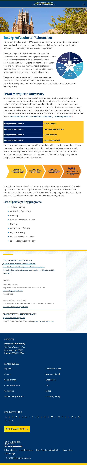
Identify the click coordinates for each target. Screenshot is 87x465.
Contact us (9, 391)
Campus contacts (12, 385)
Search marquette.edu (14, 396)
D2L (47, 385)
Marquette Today (53, 368)
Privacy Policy (10, 450)
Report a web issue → (17, 429)
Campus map (10, 379)
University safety (53, 396)
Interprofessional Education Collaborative (17, 260)
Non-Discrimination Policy (48, 450)
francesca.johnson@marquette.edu (15, 307)
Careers (7, 374)
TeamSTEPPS (7, 273)
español (7, 368)
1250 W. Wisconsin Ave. (14, 347)
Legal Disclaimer (26, 450)
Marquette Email (53, 374)
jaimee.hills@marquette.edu (13, 291)
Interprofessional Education (43, 5)
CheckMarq (50, 379)
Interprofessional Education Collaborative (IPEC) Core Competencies (40, 116)
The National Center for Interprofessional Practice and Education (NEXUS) (29, 270)
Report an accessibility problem (14, 318)
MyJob (48, 391)
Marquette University (44, 3)
